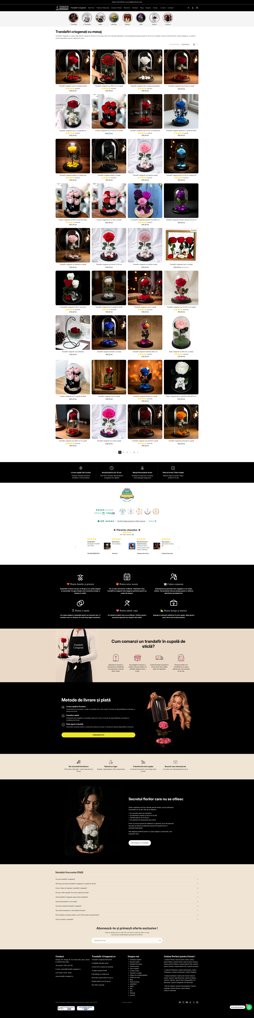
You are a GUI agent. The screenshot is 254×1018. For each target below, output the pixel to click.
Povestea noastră (135, 959)
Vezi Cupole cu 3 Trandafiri (140, 843)
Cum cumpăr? (134, 968)
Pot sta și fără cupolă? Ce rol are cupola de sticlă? (72, 892)
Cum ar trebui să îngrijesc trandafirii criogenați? (71, 888)
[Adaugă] (87, 81)
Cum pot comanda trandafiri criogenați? (69, 906)
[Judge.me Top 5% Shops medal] (147, 511)
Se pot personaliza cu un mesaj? (66, 901)
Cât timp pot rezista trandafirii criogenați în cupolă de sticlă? (76, 883)
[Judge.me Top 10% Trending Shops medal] (156, 511)
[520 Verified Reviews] (127, 503)
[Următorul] (138, 452)
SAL (131, 988)
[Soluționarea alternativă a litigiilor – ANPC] (66, 1008)
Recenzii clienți (134, 962)
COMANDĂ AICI (98, 735)
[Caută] (188, 8)
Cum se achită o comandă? (64, 919)
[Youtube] (187, 1002)
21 (134, 452)
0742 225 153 (120, 2)
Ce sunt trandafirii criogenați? (65, 879)
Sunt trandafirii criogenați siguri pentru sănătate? (72, 897)
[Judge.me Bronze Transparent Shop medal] (139, 511)
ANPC (132, 986)
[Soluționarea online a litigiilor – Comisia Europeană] (85, 1008)
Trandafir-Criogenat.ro (66, 1002)
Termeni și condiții (135, 973)
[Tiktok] (190, 1002)
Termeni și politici (127, 1002)
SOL (131, 991)
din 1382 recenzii (125, 534)
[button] (186, 44)
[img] (127, 532)
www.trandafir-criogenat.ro (64, 976)
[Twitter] (194, 1002)
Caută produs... (135, 966)
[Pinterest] (197, 1002)
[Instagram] (183, 1002)
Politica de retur (135, 977)
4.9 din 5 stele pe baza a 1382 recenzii (131, 521)
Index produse (134, 982)
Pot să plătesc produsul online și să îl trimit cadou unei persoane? (77, 915)
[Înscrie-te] (160, 940)
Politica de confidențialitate (138, 975)
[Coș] (197, 8)
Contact (132, 995)
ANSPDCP (133, 984)
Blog (131, 979)
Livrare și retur (134, 971)
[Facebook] (180, 1002)
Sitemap (132, 993)
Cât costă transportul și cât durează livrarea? (70, 910)
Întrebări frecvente (136, 964)
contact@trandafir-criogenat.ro (70, 969)
